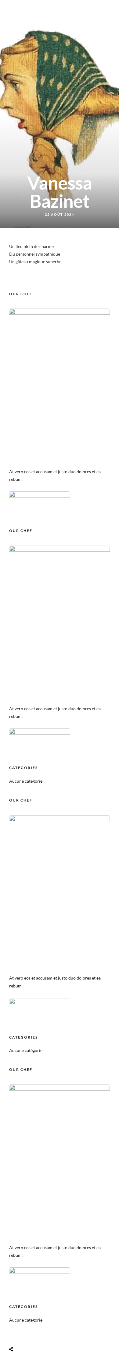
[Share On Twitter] (26, 1334)
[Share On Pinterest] (35, 1334)
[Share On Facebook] (18, 1334)
